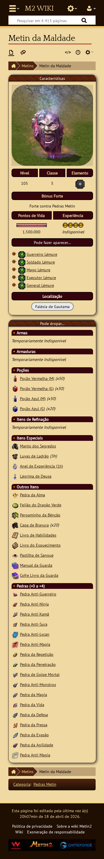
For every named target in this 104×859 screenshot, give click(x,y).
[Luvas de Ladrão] (15, 456)
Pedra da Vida (32, 704)
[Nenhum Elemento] (80, 184)
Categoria (21, 784)
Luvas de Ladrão (34, 456)
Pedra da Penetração (38, 664)
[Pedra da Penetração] (15, 664)
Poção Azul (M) (33, 398)
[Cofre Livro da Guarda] (15, 575)
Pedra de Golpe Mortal (40, 674)
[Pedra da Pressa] (15, 724)
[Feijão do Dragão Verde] (15, 505)
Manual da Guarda (36, 565)
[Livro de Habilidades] (15, 535)
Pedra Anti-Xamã (34, 614)
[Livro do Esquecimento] (15, 545)
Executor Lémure (41, 277)
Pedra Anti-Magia (35, 644)
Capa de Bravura (34, 525)
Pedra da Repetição (36, 654)
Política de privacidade (32, 826)
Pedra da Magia (33, 694)
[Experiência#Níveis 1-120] (65, 224)
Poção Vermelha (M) (37, 378)
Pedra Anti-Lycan (34, 634)
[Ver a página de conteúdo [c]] (11, 52)
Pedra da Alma (32, 494)
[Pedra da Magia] (15, 694)
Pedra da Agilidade (36, 744)
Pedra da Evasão (34, 734)
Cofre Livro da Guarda (39, 575)
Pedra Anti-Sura (33, 624)
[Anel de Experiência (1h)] (15, 466)
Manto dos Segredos (38, 446)
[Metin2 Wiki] (12, 66)
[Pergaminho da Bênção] (15, 515)
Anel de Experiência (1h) (41, 466)
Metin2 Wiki (39, 8)
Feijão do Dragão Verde (40, 505)
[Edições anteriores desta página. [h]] (78, 52)
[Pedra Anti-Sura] (15, 624)
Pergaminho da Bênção (40, 515)
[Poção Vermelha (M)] (15, 378)
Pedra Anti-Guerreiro (38, 594)
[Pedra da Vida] (15, 704)
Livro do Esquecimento (40, 545)
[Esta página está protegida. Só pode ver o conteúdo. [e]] (68, 52)
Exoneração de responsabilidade (56, 832)
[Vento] (21, 254)
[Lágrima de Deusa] (15, 476)
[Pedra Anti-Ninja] (15, 604)
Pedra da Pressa (33, 724)
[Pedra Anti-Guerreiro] (15, 594)
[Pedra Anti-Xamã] (15, 614)
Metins (28, 65)
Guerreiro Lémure (42, 254)
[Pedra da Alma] (15, 494)
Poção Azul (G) (32, 408)
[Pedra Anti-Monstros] (15, 684)
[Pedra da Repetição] (15, 654)
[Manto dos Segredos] (15, 446)
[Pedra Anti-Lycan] (15, 634)
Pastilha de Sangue (36, 555)
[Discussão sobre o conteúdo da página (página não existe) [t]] (23, 52)
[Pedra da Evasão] (15, 734)
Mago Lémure (38, 269)
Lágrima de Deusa (35, 476)
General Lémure (40, 285)
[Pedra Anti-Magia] (15, 644)
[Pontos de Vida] (31, 224)
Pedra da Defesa (34, 714)
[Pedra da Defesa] (15, 714)
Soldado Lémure (41, 262)
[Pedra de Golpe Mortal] (15, 674)
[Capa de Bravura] (15, 525)
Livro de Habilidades (38, 535)
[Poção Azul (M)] (15, 398)
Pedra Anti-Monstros (38, 684)
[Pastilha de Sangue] (15, 555)
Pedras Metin (45, 784)
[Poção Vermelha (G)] (15, 388)
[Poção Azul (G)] (15, 408)
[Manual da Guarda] (15, 565)
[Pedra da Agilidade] (15, 744)
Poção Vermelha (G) (37, 388)
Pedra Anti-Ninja (34, 604)
